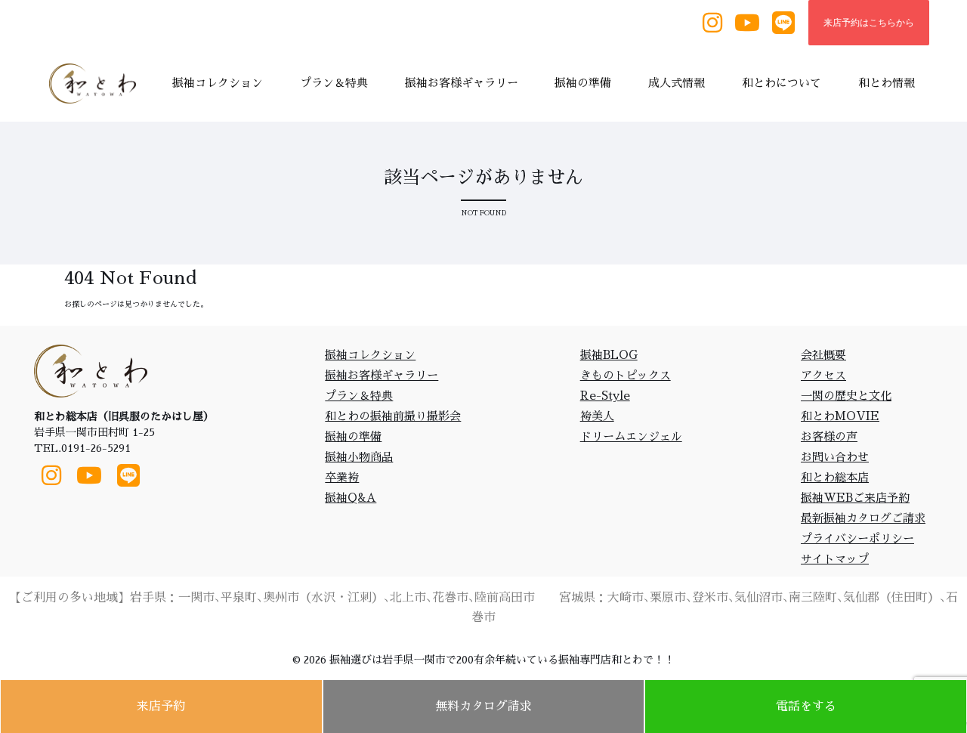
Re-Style (605, 395)
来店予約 (161, 707)
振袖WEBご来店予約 (855, 497)
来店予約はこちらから (868, 22)
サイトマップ (835, 558)
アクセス (823, 375)
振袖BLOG (609, 354)
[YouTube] (747, 23)
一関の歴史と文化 (846, 395)
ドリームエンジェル (631, 436)
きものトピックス (625, 375)
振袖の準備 (353, 436)
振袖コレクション (370, 354)
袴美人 (597, 416)
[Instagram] (712, 23)
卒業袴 (342, 477)
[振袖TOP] (96, 83)
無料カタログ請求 (483, 707)
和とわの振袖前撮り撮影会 (393, 416)
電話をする (806, 707)
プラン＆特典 (359, 395)
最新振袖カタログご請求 (863, 518)
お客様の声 (829, 436)
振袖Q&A (350, 497)
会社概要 (823, 354)
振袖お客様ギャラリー (381, 375)
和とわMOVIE (840, 416)
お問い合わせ (835, 456)
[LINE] (783, 23)
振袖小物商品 (359, 456)
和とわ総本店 (835, 477)
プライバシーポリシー (857, 538)
